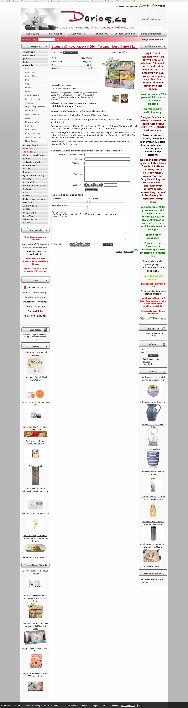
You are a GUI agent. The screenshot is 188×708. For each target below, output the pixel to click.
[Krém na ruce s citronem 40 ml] (35, 531)
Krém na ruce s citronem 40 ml (35, 513)
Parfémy (27, 62)
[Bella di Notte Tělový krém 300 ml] (35, 423)
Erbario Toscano (32, 110)
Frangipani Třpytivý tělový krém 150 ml (35, 378)
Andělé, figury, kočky (32, 162)
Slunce (28, 87)
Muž (27, 80)
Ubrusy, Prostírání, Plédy (34, 185)
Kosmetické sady (71, 88)
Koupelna (27, 195)
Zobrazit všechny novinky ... (34, 557)
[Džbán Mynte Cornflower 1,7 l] (153, 420)
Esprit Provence (32, 114)
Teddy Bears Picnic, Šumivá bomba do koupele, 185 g (153, 378)
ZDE (35, 339)
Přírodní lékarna (32, 95)
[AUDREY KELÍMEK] (153, 467)
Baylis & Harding (32, 99)
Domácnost (28, 202)
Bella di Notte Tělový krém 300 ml (35, 403)
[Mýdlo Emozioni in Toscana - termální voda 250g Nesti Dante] (35, 644)
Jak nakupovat (101, 33)
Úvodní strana (32, 33)
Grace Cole (30, 118)
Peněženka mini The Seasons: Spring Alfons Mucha (153, 545)
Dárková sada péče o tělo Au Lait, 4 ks (35, 572)
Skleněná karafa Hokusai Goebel (153, 473)
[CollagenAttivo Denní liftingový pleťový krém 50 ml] (35, 509)
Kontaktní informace (151, 33)
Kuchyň (26, 168)
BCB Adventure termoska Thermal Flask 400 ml (153, 523)
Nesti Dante (86, 58)
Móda (25, 192)
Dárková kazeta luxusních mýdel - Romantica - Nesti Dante (35, 598)
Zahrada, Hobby (30, 219)
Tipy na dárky (29, 151)
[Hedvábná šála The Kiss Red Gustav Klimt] (35, 437)
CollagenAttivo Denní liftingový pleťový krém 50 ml (35, 489)
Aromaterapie (29, 165)
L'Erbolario (30, 125)
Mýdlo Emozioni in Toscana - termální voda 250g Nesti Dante (35, 626)
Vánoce (26, 222)
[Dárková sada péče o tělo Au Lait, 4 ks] (35, 591)
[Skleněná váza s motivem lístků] (153, 445)
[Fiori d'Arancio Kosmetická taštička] (35, 373)
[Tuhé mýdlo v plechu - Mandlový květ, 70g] (35, 462)
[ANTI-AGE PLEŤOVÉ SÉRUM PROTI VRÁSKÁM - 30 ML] (153, 517)
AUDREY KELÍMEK (153, 449)
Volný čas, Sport (30, 212)
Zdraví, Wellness (30, 205)
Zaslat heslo (148, 364)
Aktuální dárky (29, 51)
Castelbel (29, 103)
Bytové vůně (28, 182)
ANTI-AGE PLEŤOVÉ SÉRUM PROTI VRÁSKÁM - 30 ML (153, 498)
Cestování (27, 189)
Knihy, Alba (28, 216)
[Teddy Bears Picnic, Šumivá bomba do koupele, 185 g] (153, 398)
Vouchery (27, 158)
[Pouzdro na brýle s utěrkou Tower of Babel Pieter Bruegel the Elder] (35, 553)
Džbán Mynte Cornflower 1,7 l (153, 402)
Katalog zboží (55, 33)
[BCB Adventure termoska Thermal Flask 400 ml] (153, 540)
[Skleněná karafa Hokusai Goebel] (153, 492)
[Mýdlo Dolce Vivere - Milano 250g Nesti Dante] (35, 694)
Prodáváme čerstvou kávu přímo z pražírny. (153, 292)
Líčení (27, 91)
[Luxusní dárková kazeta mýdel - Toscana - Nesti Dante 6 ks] (119, 73)
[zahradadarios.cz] (152, 7)
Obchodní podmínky (125, 33)
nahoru (119, 251)
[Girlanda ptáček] (35, 484)
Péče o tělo (30, 76)
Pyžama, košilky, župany (33, 175)
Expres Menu (29, 55)
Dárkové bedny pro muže (34, 199)
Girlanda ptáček (35, 466)
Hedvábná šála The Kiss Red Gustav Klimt (35, 428)
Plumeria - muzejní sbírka (34, 155)
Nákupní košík (78, 33)
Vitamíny (27, 178)
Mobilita (26, 209)
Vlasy (27, 83)
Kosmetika (56, 85)
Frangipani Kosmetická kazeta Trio (35, 649)
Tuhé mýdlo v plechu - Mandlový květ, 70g (35, 442)
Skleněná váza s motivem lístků (153, 425)
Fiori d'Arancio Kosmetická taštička (35, 353)
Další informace (128, 705)
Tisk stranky (129, 251)
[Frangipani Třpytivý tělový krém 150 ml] (35, 398)
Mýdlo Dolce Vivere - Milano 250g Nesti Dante (35, 674)
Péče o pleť (30, 72)
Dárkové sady (57, 88)
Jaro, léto (27, 58)
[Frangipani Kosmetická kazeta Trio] (35, 669)
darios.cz (185, 1)
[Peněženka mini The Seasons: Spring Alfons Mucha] (153, 562)
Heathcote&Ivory (33, 122)
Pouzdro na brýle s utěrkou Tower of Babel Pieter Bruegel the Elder (35, 538)
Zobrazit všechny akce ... (150, 566)
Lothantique (30, 129)
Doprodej (27, 172)
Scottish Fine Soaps (33, 137)
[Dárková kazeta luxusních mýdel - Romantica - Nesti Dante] (35, 619)
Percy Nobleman (32, 133)
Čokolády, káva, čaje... (32, 145)
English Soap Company (35, 106)
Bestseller (29, 68)
